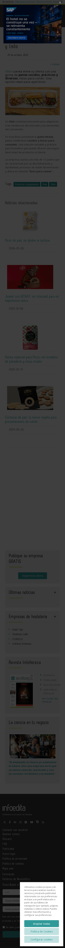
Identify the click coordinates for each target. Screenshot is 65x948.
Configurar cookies (42, 939)
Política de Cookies (42, 931)
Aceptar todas (41, 923)
